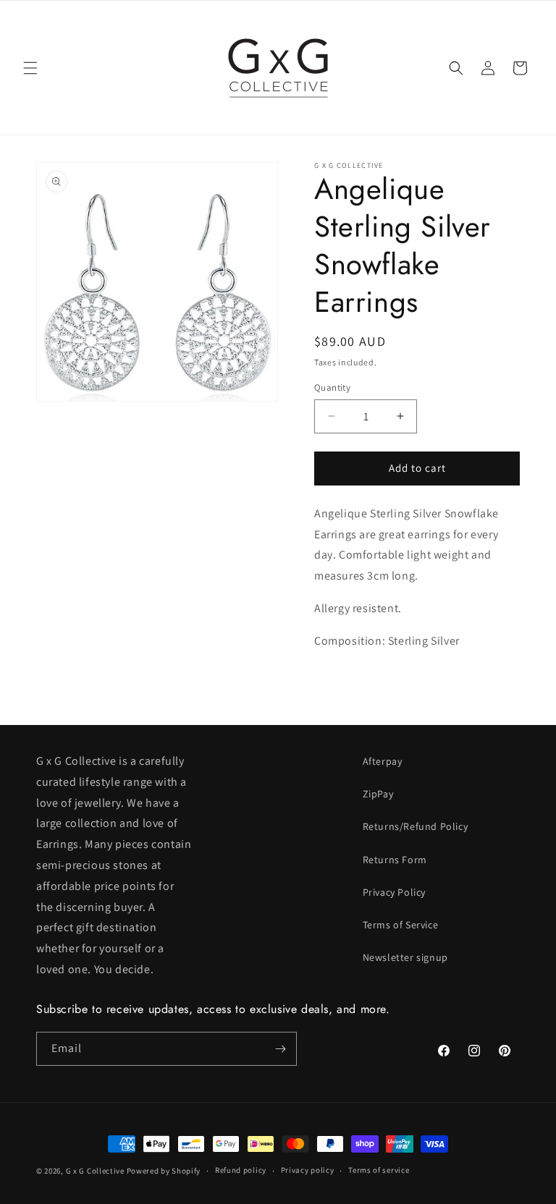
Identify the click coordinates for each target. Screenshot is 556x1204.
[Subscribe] (280, 1049)
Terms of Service (401, 924)
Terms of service (378, 1170)
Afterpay (383, 761)
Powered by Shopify (164, 1171)
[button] (30, 68)
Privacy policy (307, 1170)
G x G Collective (95, 1171)
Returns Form (395, 859)
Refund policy (240, 1170)
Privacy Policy (394, 892)
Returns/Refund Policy (415, 826)
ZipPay (378, 793)
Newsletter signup (405, 957)
